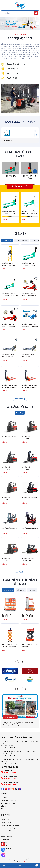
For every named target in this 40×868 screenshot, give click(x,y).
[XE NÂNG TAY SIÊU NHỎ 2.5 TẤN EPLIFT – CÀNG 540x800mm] (10, 375)
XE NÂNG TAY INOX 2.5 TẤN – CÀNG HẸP (9, 356)
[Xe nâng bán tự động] (29, 168)
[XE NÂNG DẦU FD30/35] (10, 518)
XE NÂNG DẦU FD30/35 (9, 528)
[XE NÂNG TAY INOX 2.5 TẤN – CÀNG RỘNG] (30, 345)
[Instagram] (9, 789)
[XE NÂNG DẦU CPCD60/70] (10, 457)
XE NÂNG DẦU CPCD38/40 (6, 560)
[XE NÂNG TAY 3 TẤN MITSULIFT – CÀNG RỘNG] (10, 201)
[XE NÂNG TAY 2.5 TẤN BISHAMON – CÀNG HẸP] (30, 314)
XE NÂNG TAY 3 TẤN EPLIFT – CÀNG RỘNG (29, 295)
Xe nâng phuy (5, 834)
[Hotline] (3, 844)
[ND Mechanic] (10, 671)
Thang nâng (5, 840)
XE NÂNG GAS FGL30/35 (30, 528)
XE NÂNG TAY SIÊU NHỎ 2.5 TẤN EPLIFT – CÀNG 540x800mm (9, 387)
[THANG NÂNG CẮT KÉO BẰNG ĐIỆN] (30, 635)
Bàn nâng (4, 842)
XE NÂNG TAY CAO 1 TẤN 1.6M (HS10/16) (8, 264)
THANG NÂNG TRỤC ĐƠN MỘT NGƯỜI (28, 615)
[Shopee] (12, 789)
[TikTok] (16, 789)
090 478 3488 (11, 747)
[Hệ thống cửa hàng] (20, 865)
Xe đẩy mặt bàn (6, 848)
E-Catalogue (5, 809)
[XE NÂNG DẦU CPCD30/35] (10, 488)
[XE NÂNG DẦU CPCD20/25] (30, 427)
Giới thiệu (4, 797)
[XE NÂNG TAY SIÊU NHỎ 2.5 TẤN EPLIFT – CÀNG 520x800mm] (30, 375)
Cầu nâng (4, 845)
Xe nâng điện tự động (8, 828)
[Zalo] (3, 850)
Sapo (24, 861)
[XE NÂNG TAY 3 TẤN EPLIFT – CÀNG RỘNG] (30, 284)
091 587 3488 (11, 755)
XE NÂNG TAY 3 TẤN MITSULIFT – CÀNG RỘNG (8, 213)
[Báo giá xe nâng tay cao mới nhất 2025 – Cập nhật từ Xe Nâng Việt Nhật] (20, 706)
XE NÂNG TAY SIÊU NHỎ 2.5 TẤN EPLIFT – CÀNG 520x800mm (29, 387)
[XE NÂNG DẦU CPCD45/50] (30, 457)
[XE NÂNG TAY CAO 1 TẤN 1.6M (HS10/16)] (10, 253)
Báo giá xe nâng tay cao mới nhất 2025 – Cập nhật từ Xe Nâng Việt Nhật (18, 723)
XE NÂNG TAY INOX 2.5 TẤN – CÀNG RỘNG (29, 356)
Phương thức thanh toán (9, 800)
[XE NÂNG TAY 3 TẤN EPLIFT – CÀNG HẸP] (10, 314)
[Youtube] (5, 789)
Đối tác (20, 662)
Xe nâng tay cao (6, 822)
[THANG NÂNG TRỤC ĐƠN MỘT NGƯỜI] (30, 604)
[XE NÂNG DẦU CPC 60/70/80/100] (30, 549)
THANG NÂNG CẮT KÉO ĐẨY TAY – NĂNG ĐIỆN (10, 646)
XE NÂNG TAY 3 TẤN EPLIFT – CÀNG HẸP (8, 325)
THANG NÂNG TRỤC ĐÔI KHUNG (8, 615)
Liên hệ (3, 806)
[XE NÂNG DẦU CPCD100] (10, 427)
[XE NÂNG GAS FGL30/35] (30, 518)
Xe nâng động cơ (6, 837)
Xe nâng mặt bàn (6, 831)
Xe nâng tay (8, 140)
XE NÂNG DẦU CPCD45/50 (26, 468)
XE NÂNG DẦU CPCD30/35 (6, 499)
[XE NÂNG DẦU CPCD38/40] (10, 549)
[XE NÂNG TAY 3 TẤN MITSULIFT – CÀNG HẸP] (29, 201)
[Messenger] (3, 855)
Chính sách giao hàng (8, 803)
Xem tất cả (19, 399)
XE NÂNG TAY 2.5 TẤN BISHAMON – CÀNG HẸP (30, 325)
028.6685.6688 (9, 745)
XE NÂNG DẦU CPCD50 (29, 498)
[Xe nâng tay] (20, 133)
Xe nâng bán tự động (29, 177)
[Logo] (20, 5)
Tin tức (20, 689)
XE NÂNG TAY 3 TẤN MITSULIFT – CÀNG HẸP (29, 212)
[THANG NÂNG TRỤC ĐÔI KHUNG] (10, 604)
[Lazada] (19, 789)
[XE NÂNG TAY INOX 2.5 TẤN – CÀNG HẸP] (10, 345)
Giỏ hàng (36, 866)
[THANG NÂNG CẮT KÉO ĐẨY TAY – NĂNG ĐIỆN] (10, 635)
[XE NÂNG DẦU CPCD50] (30, 488)
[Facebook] (2, 789)
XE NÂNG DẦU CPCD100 (10, 437)
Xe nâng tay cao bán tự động (10, 825)
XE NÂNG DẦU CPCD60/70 (6, 468)
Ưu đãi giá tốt (20, 186)
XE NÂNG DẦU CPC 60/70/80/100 (28, 560)
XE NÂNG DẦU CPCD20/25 (26, 438)
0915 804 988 (11, 763)
